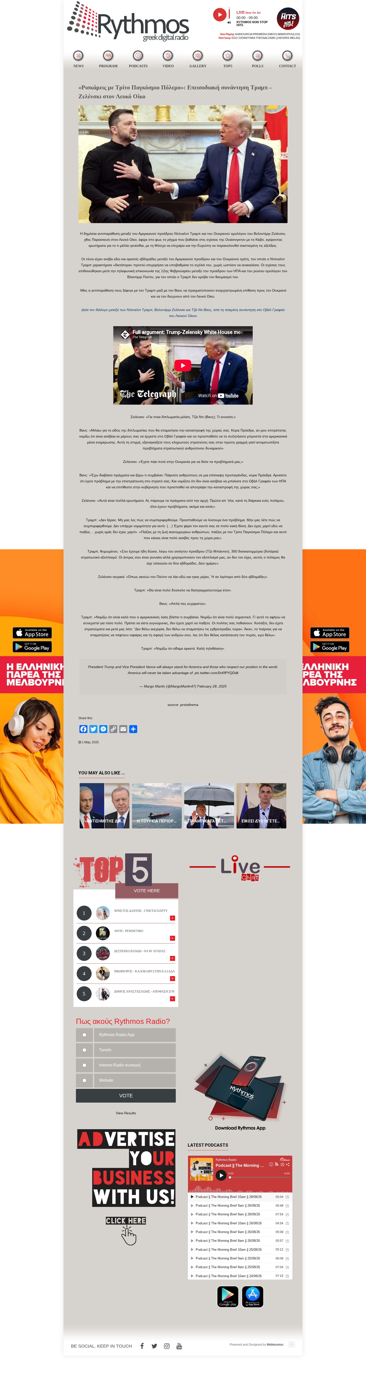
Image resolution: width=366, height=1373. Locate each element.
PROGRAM (108, 66)
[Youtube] (179, 1346)
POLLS (257, 66)
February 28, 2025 (212, 686)
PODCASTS (138, 66)
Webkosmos (275, 1344)
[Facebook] (142, 1346)
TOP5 (227, 66)
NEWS (78, 66)
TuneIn (105, 1050)
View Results (126, 1113)
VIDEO (168, 66)
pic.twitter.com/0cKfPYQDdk (217, 673)
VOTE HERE (147, 890)
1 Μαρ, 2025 (90, 742)
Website (106, 1080)
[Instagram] (167, 1346)
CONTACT (287, 66)
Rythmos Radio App (116, 1035)
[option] (104, 805)
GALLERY (197, 66)
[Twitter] (154, 1346)
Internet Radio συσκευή (119, 1065)
